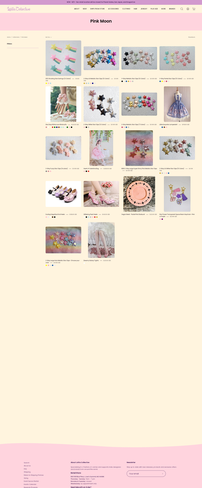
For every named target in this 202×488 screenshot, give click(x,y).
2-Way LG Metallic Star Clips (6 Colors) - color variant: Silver (86, 83)
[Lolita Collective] (18, 9)
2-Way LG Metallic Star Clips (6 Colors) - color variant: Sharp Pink (95, 83)
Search (26, 463)
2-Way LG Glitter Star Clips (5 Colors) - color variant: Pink (166, 173)
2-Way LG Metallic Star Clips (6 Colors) (97, 79)
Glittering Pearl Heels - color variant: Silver (90, 217)
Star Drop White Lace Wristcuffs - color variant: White (48, 127)
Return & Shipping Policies (34, 475)
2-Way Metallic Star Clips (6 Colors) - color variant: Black (122, 81)
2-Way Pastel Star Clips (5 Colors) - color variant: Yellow (162, 81)
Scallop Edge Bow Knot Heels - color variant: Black (54, 217)
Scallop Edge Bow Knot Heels (55, 214)
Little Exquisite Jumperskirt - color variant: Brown (164, 127)
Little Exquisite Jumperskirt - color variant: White (160, 127)
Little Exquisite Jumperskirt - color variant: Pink (166, 127)
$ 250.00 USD (108, 169)
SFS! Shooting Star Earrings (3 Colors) (58, 79)
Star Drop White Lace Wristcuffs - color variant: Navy (57, 127)
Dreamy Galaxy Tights (91, 260)
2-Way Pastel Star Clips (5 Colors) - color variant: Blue (160, 81)
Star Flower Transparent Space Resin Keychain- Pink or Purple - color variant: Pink (160, 219)
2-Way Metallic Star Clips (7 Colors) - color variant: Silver (128, 127)
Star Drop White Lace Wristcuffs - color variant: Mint (63, 127)
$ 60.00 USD (106, 214)
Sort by (48, 37)
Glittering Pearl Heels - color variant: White (84, 217)
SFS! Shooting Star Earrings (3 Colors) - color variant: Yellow (46, 83)
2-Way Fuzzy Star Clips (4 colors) (57, 169)
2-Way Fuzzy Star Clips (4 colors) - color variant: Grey (46, 171)
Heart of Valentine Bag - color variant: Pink (84, 171)
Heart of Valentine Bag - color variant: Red (88, 171)
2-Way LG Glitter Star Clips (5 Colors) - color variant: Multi (164, 173)
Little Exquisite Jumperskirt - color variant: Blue (162, 127)
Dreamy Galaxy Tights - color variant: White (84, 263)
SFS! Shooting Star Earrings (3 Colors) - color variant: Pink (48, 83)
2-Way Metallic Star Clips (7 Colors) (133, 124)
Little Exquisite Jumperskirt (168, 124)
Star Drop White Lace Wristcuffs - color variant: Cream (50, 127)
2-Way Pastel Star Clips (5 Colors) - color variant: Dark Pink (166, 81)
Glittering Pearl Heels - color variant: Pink (92, 217)
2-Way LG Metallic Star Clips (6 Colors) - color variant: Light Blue (88, 83)
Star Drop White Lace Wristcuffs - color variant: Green (54, 127)
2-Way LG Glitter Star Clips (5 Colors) (171, 169)
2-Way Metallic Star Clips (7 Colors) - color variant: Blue (126, 127)
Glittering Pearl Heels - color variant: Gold (97, 217)
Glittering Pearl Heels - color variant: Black (86, 217)
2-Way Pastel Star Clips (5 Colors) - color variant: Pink (164, 81)
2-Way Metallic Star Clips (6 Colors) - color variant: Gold (128, 81)
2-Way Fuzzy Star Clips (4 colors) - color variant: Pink (50, 171)
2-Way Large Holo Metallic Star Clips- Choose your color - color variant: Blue (52, 265)
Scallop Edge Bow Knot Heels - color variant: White (50, 217)
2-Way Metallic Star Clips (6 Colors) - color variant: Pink (130, 81)
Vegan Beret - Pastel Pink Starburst (133, 214)
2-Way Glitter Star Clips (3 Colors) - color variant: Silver (88, 127)
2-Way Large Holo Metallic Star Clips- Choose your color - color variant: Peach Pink (48, 265)
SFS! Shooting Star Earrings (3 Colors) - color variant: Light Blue (50, 83)
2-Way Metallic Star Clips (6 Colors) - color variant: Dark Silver (124, 81)
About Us (27, 466)
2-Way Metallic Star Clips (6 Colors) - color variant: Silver (132, 81)
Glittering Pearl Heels (90, 214)
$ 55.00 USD (73, 214)
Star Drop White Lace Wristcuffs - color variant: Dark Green (67, 127)
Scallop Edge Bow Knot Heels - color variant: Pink (46, 217)
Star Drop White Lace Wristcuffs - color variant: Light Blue (61, 127)
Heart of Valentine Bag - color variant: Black (86, 171)
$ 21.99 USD (173, 216)
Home (9, 37)
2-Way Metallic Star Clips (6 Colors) (133, 79)
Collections (16, 37)
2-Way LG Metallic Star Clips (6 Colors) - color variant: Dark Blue (92, 83)
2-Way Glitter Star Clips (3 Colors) (95, 124)
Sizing (26, 478)
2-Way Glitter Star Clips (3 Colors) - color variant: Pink (84, 127)
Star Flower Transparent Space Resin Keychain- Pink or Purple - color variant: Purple (162, 219)
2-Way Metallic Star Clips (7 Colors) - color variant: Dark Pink (122, 127)
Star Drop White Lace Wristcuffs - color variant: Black (71, 127)
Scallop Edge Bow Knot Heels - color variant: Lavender (48, 217)
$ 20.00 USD (75, 124)
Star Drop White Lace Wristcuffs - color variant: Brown (59, 127)
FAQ (25, 469)
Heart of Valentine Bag (91, 169)
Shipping (27, 472)
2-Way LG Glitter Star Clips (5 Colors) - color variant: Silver (162, 173)
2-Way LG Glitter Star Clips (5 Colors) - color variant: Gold (160, 173)
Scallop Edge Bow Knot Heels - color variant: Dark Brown (52, 217)
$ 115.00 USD (185, 124)
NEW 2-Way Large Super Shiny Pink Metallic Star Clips (139, 169)
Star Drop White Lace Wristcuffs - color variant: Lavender (65, 127)
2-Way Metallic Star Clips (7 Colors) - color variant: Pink (124, 127)
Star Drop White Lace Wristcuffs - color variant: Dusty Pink (46, 127)
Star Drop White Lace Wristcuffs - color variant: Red (52, 127)
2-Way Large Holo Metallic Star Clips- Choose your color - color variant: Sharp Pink (50, 265)
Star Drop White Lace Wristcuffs (56, 124)
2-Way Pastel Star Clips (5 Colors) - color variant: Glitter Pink (168, 81)
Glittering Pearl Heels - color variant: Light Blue (88, 217)
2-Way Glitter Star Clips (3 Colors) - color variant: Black (86, 127)
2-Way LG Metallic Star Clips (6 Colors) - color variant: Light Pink (90, 83)
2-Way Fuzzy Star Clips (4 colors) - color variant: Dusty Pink (48, 171)
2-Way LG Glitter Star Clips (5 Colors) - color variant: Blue (168, 173)
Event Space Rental (31, 481)
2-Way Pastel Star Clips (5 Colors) (170, 79)
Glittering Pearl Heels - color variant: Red (95, 217)
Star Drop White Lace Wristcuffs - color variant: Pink (69, 127)
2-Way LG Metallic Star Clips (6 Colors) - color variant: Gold (84, 83)
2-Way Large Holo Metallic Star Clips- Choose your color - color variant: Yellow (46, 265)
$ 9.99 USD (153, 79)
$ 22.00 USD (153, 214)
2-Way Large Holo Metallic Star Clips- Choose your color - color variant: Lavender (54, 265)
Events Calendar (30, 484)
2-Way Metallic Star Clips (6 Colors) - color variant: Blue (126, 81)
